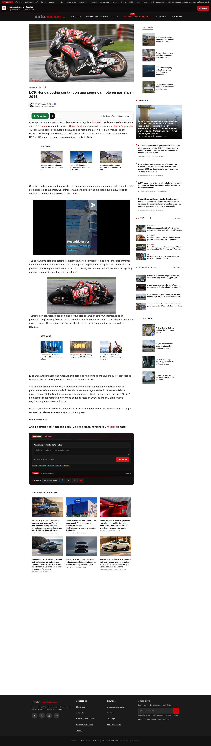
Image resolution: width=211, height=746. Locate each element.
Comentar (122, 459)
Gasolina (160, 17)
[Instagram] (49, 716)
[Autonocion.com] (51, 16)
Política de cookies (114, 725)
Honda (43, 126)
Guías (113, 17)
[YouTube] (56, 716)
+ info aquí (167, 719)
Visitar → (128, 473)
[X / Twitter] (42, 716)
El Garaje (127, 17)
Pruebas (104, 17)
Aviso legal (111, 719)
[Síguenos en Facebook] (62, 480)
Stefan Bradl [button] (75, 126)
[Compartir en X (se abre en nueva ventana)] (52, 116)
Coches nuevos (142, 17)
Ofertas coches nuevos (85, 719)
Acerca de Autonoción (115, 707)
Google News (52, 480)
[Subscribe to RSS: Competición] (44, 87)
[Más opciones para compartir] (58, 116)
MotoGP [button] (96, 122)
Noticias (75, 17)
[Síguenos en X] (68, 480)
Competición (35, 87)
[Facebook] (34, 716)
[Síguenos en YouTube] (81, 480)
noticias (111, 427)
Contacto (110, 713)
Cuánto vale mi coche (84, 725)
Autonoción (76, 741)
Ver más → (178, 218)
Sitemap (79, 730)
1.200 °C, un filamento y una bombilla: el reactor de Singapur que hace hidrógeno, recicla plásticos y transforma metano (159, 185)
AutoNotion (177, 17)
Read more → (177, 267)
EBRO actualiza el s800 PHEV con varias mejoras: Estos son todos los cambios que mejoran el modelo (81, 562)
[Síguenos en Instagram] (75, 480)
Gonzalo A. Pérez (46, 104)
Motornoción (92, 17)
